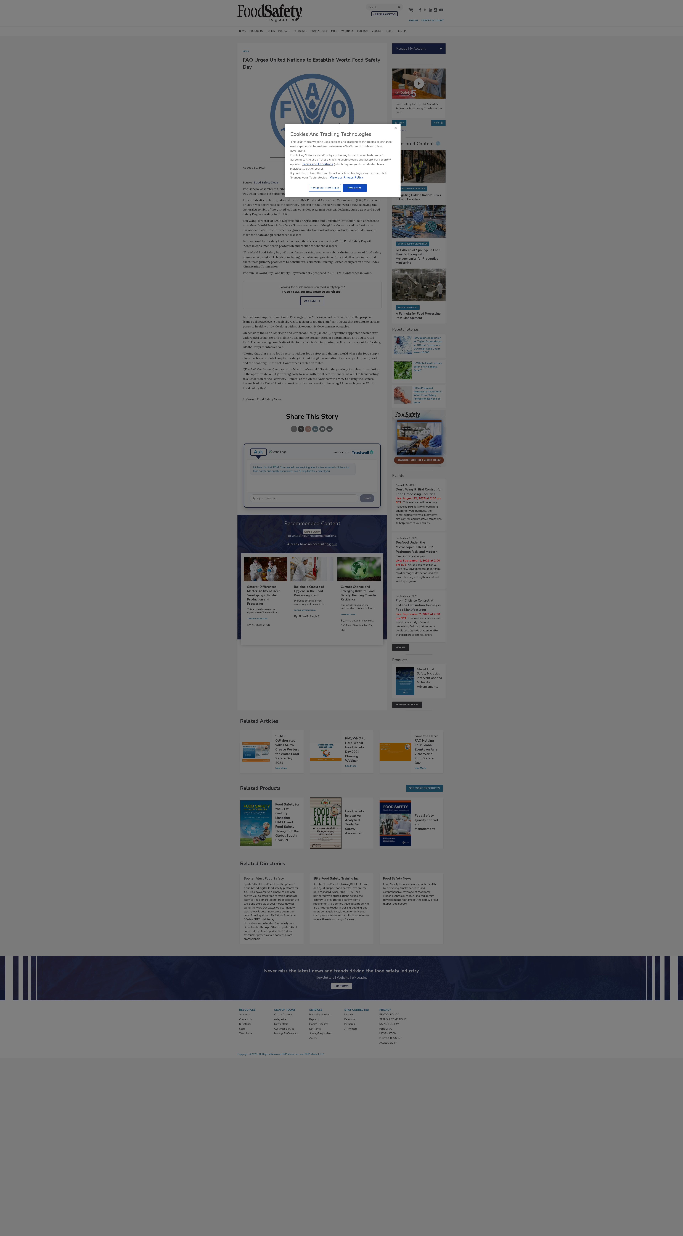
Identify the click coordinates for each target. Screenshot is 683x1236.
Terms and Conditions (317, 164)
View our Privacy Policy (346, 177)
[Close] (395, 128)
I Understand (354, 187)
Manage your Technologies (325, 187)
